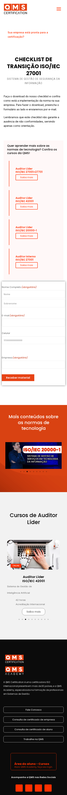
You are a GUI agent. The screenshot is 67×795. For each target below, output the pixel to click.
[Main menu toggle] (58, 9)
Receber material (18, 377)
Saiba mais (26, 177)
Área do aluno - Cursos (31, 764)
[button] (20, 471)
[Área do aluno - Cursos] (16, 757)
